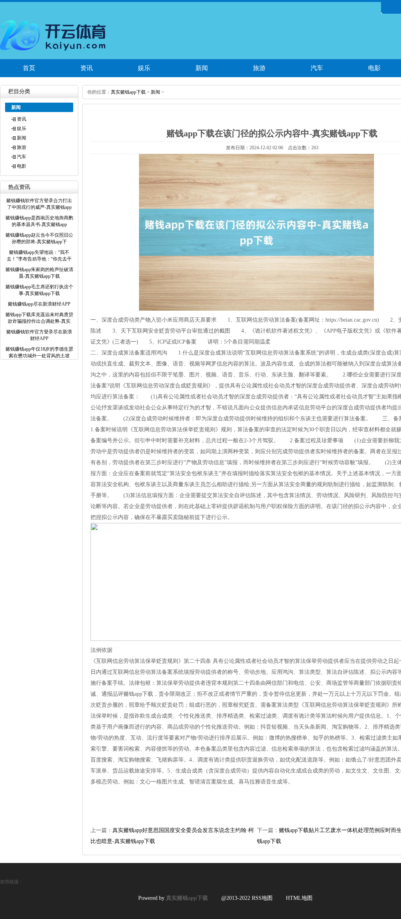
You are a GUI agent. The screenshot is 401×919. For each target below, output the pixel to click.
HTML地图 (299, 898)
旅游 (259, 68)
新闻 (201, 68)
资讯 (86, 68)
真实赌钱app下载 (128, 92)
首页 (29, 68)
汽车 (317, 68)
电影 (21, 166)
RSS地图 (262, 898)
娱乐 (144, 68)
